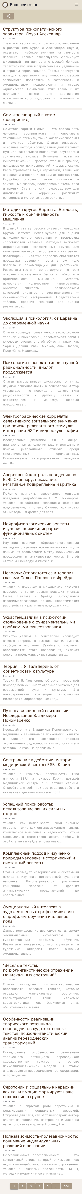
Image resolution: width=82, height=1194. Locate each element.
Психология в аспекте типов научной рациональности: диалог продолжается (40, 367)
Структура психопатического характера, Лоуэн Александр (32, 31)
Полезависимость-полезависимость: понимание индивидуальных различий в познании (40, 1141)
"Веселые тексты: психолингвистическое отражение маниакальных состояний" (38, 970)
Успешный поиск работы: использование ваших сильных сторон (34, 809)
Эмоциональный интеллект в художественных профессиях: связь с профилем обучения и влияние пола (39, 914)
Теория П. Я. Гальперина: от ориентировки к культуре (31, 669)
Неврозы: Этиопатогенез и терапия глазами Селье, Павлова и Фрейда (38, 575)
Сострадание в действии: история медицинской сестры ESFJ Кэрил (37, 762)
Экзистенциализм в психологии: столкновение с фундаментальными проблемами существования (39, 622)
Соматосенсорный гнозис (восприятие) (29, 117)
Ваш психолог (24, 4)
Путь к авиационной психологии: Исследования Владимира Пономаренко (36, 715)
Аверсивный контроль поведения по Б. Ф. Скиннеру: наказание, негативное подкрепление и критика (39, 479)
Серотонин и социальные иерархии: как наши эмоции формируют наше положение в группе (39, 1092)
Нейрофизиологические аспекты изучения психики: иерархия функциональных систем (36, 528)
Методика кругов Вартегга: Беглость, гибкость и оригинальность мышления (40, 214)
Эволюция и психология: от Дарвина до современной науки (40, 320)
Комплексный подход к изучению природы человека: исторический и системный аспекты (39, 858)
